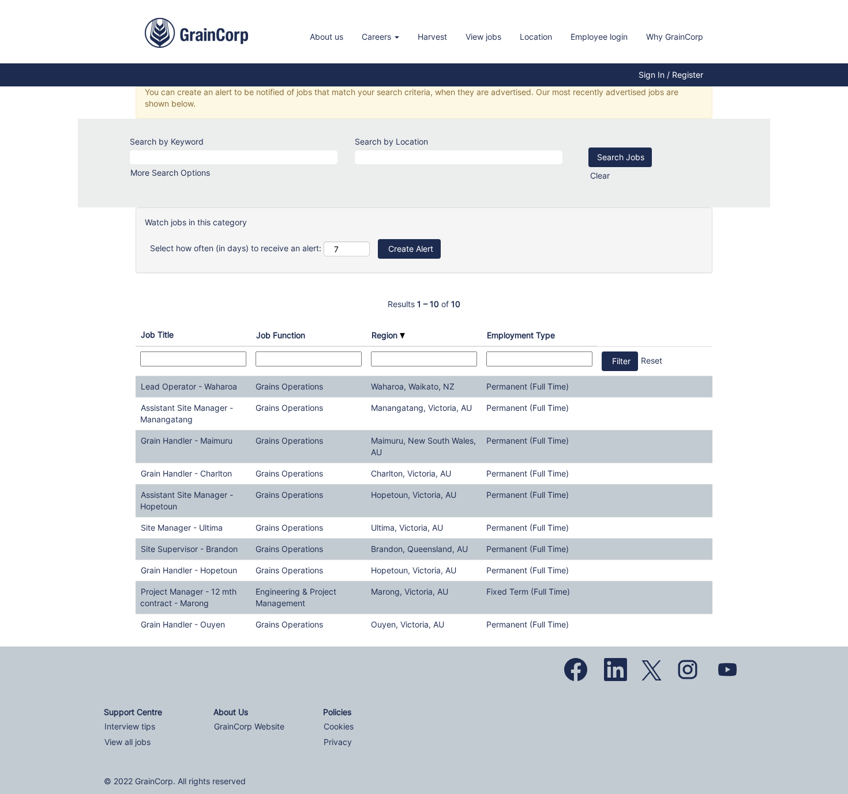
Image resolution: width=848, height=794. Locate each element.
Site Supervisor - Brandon (189, 549)
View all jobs (127, 742)
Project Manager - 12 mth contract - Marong (188, 597)
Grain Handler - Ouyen (183, 624)
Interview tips (129, 726)
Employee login (599, 36)
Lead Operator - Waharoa (189, 386)
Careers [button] (377, 36)
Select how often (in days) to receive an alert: (235, 248)
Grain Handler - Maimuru (186, 440)
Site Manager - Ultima (182, 527)
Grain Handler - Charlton (186, 473)
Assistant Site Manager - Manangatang (186, 413)
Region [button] (386, 335)
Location (536, 36)
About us (326, 36)
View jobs (483, 36)
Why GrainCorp (674, 36)
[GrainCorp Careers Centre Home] (196, 32)
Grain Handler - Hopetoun (189, 570)
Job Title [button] (157, 334)
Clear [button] (600, 175)
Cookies (339, 726)
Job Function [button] (280, 335)
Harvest (432, 36)
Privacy (338, 742)
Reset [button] (651, 360)
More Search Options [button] (170, 172)
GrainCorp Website (249, 726)
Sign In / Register (671, 75)
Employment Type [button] (521, 335)
